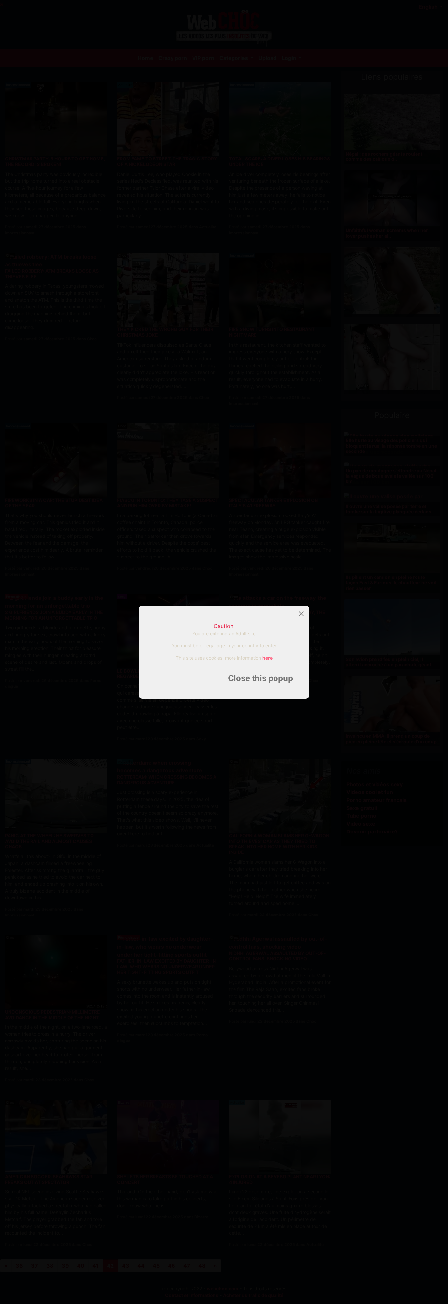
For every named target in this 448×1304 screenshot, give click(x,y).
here (267, 658)
